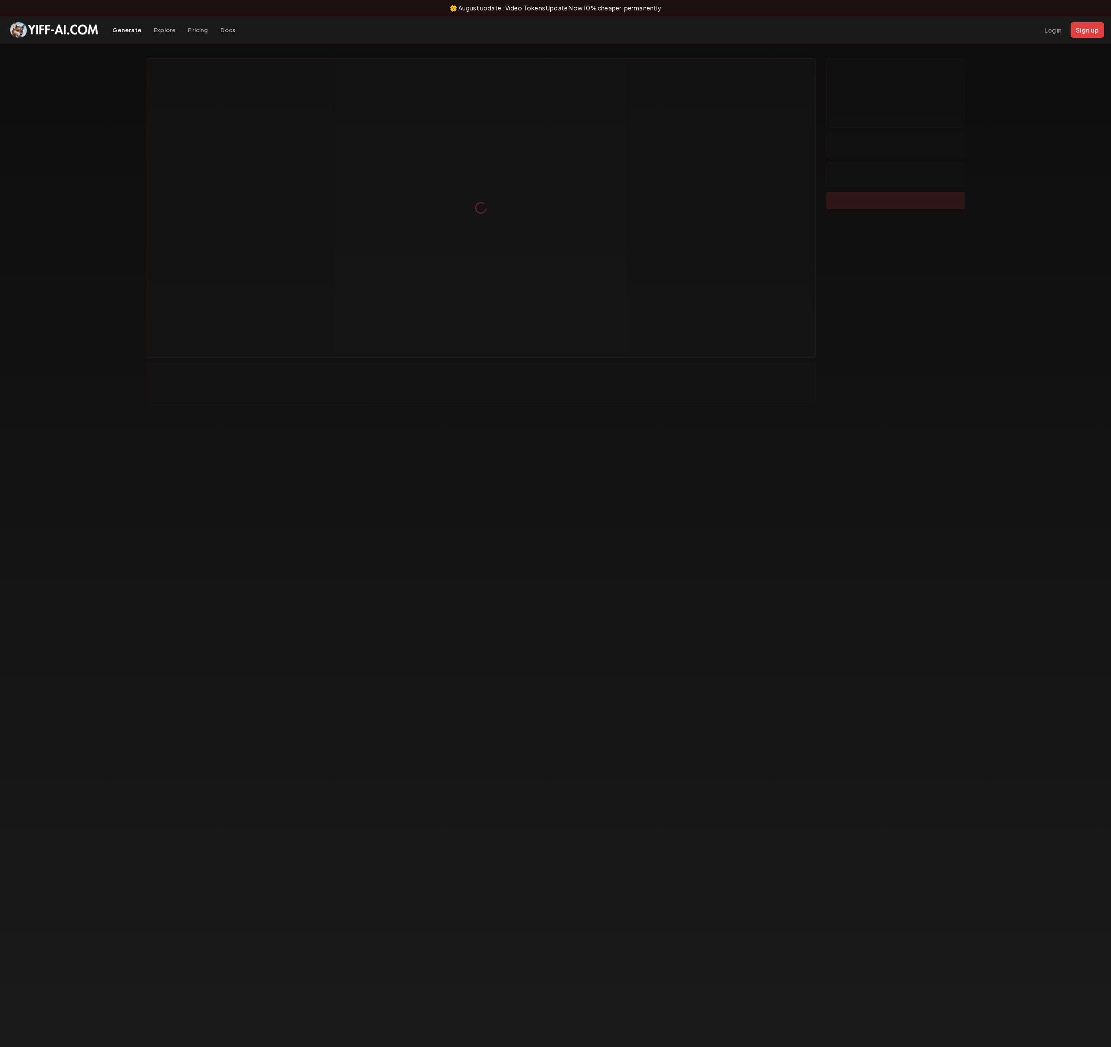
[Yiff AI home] (54, 30)
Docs (228, 29)
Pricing (198, 29)
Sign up (1087, 30)
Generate (126, 29)
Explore (165, 29)
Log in (1053, 30)
